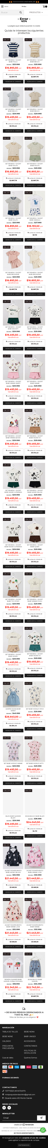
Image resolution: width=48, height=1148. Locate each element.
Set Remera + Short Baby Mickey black (35, 491)
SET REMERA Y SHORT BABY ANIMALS (35, 219)
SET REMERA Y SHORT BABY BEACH (35, 61)
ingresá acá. (42, 1135)
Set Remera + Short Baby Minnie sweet (13, 382)
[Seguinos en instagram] (4, 1112)
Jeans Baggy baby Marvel (35, 980)
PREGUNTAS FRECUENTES (8, 1047)
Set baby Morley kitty (35, 763)
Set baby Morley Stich (35, 709)
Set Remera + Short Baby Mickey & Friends (13, 491)
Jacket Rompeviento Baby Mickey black (13, 871)
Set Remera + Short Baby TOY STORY (13, 600)
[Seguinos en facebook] (9, 1112)
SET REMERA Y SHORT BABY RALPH (13, 164)
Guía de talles (7, 1058)
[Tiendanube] (24, 1130)
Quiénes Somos (30, 1058)
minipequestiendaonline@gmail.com (20, 1099)
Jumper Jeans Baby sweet (13, 710)
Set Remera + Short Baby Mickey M (35, 437)
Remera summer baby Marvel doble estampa (13, 980)
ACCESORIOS (29, 1041)
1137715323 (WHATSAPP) (15, 1095)
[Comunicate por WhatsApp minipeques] (43, 1130)
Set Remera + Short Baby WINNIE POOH (35, 600)
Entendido (24, 1145)
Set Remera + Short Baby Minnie (35, 382)
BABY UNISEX (30, 1036)
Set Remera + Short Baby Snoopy (13, 328)
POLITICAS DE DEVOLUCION (30, 1052)
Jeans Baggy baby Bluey (35, 816)
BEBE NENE (7, 1036)
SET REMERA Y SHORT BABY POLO (13, 61)
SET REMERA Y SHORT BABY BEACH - (13, 110)
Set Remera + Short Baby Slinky (35, 546)
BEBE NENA (29, 1032)
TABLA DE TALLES (10, 1032)
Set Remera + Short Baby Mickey (13, 655)
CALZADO (6, 1041)
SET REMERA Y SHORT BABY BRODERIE (13, 273)
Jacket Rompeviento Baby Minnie (34, 926)
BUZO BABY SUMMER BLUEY (13, 817)
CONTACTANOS (30, 1046)
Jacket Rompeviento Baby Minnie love (34, 871)
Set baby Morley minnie (13, 763)
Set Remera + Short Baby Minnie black (35, 328)
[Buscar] (20, 12)
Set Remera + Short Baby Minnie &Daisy (13, 437)
